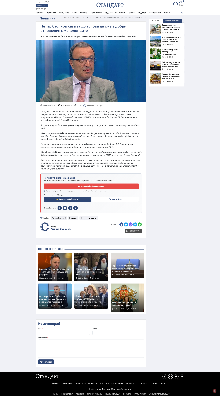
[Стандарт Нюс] (47, 378)
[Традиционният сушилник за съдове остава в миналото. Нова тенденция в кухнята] (155, 29)
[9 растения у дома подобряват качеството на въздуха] (155, 53)
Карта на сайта (140, 394)
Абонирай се (42, 5)
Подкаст (92, 383)
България (73, 218)
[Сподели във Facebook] (121, 224)
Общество (80, 383)
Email (94, 329)
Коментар (43, 338)
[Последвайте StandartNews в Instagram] (39, 9)
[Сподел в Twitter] (126, 224)
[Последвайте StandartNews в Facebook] (37, 9)
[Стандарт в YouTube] (65, 208)
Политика (75, 17)
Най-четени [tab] (156, 20)
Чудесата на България (111, 383)
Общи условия (67, 394)
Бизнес (145, 383)
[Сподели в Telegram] (135, 224)
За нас (55, 394)
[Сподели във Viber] (131, 224)
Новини (66, 17)
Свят (154, 383)
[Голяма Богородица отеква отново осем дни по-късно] (155, 78)
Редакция (80, 394)
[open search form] (182, 13)
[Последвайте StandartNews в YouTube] (42, 9)
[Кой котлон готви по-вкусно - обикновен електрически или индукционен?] (155, 66)
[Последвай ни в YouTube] (170, 376)
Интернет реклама (94, 394)
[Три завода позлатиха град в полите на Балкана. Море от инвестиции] (155, 41)
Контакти (127, 394)
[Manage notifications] (214, 391)
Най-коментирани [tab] (172, 20)
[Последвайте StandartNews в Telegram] (45, 9)
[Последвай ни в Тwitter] (176, 376)
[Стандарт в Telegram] (70, 208)
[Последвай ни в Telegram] (182, 376)
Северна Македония (89, 218)
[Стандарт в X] (75, 208)
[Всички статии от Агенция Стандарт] (44, 226)
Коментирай (134, 231)
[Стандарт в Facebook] (60, 208)
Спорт (163, 383)
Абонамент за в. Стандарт (159, 394)
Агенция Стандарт (95, 105)
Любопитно (132, 383)
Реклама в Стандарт (112, 394)
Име (40, 329)
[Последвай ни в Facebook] (164, 376)
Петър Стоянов (59, 218)
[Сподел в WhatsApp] (140, 224)
